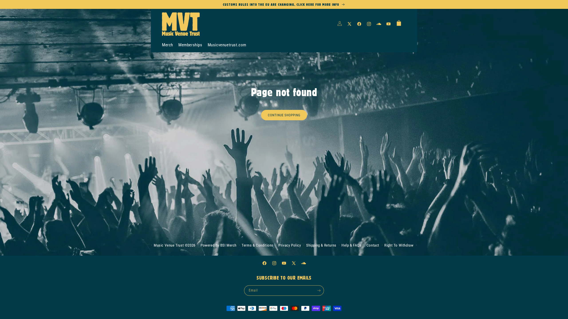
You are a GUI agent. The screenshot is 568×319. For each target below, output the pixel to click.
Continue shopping (284, 115)
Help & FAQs (351, 245)
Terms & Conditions (257, 245)
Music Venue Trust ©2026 (174, 245)
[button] (399, 23)
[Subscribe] (319, 290)
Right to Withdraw (398, 245)
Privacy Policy (289, 245)
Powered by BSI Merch (219, 245)
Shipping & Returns (321, 245)
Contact (373, 245)
